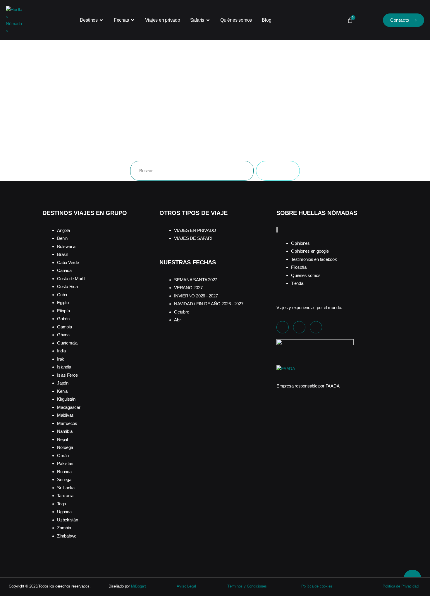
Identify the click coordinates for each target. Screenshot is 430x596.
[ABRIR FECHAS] (132, 20)
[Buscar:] (191, 172)
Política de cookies (317, 586)
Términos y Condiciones (247, 586)
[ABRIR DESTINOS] (101, 20)
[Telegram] (316, 327)
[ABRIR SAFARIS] (208, 20)
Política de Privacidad (400, 586)
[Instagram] (299, 327)
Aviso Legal (186, 586)
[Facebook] (282, 327)
